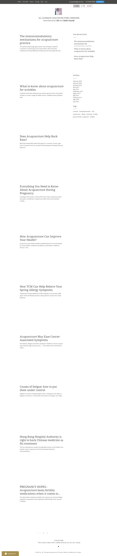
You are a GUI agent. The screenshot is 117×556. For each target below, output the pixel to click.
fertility (95, 114)
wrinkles (92, 117)
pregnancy (86, 117)
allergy (84, 114)
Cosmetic (75, 111)
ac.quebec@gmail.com (76, 2)
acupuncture (77, 114)
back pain (89, 114)
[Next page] (47, 533)
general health (77, 117)
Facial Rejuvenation (85, 111)
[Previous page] (36, 533)
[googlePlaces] (58, 546)
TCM (93, 111)
